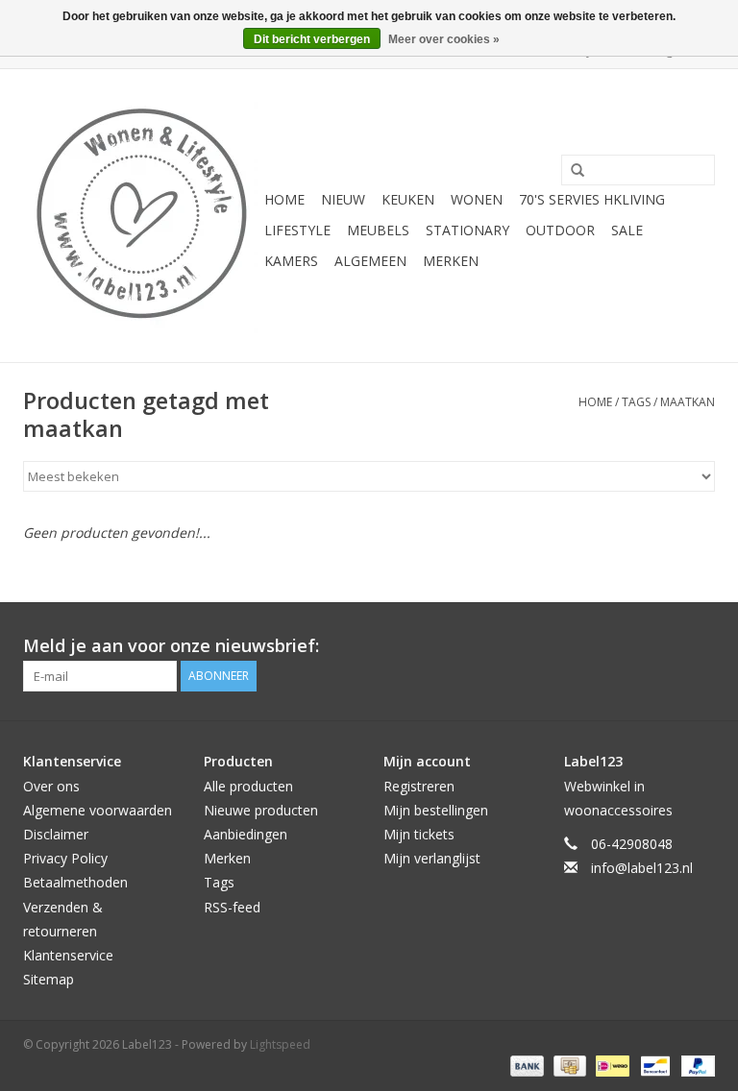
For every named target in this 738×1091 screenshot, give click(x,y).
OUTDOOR (560, 230)
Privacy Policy (65, 858)
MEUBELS (378, 230)
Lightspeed (280, 1044)
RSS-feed (232, 907)
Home (284, 199)
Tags (636, 402)
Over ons (51, 786)
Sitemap (48, 979)
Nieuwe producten (261, 810)
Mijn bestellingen (435, 810)
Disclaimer (55, 834)
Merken (451, 261)
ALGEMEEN (370, 261)
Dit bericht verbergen (312, 39)
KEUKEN (407, 199)
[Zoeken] (570, 171)
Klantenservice (68, 955)
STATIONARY (467, 230)
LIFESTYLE (297, 230)
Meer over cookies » (444, 39)
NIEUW (343, 199)
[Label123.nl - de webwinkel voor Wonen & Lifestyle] (140, 215)
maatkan (687, 402)
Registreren (419, 786)
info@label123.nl (642, 868)
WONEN (477, 199)
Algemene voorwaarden (97, 810)
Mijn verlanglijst (431, 858)
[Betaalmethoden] (525, 1064)
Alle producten (248, 786)
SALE (627, 230)
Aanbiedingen (245, 834)
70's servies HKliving (592, 199)
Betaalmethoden (75, 882)
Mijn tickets (419, 834)
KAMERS (291, 261)
